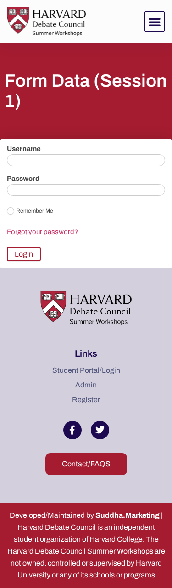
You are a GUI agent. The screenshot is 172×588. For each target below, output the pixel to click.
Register (86, 399)
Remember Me (34, 210)
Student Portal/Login (86, 370)
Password (23, 178)
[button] (154, 21)
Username (24, 149)
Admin (86, 385)
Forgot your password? (42, 231)
